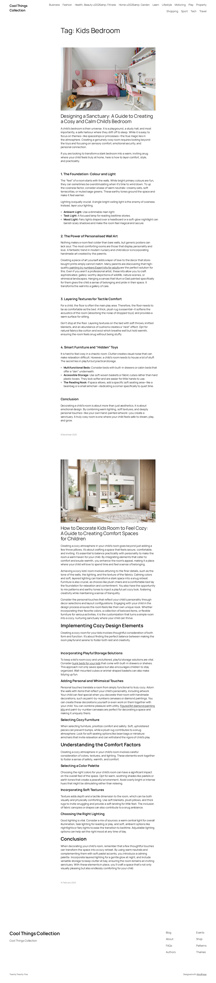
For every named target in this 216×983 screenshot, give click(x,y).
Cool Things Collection (18, 8)
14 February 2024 (68, 882)
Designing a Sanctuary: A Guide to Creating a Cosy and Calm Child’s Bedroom (107, 118)
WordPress (201, 974)
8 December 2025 (69, 434)
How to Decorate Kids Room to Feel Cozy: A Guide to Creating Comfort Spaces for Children (104, 533)
